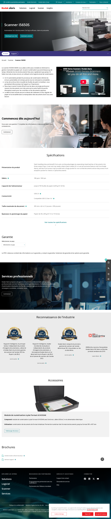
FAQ (58, 485)
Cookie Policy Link (92, 509)
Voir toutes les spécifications (56, 222)
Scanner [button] (41, 8)
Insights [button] (50, 8)
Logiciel (6, 483)
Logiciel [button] (32, 8)
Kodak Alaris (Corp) (44, 2)
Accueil (4, 60)
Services (6, 493)
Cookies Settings (59, 514)
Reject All (87, 514)
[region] (79, 511)
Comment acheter (26, 36)
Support (14, 54)
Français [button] (59, 2)
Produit (5, 54)
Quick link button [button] (106, 260)
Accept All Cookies (101, 514)
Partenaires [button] (92, 2)
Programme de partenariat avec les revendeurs (40, 482)
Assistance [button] (69, 2)
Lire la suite (13, 359)
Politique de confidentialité (16, 505)
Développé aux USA (11, 36)
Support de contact (63, 478)
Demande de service (63, 481)
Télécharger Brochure (12, 431)
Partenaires (33, 478)
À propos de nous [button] (81, 2)
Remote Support (9, 459)
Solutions (7, 479)
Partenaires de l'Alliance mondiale (40, 486)
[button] (107, 53)
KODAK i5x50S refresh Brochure (14, 456)
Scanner (10, 60)
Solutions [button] (22, 8)
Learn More (95, 356)
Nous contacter (103, 2)
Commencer (7, 132)
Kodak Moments (31, 2)
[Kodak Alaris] (8, 8)
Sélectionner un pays (8, 241)
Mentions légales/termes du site (35, 505)
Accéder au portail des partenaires (15, 2)
